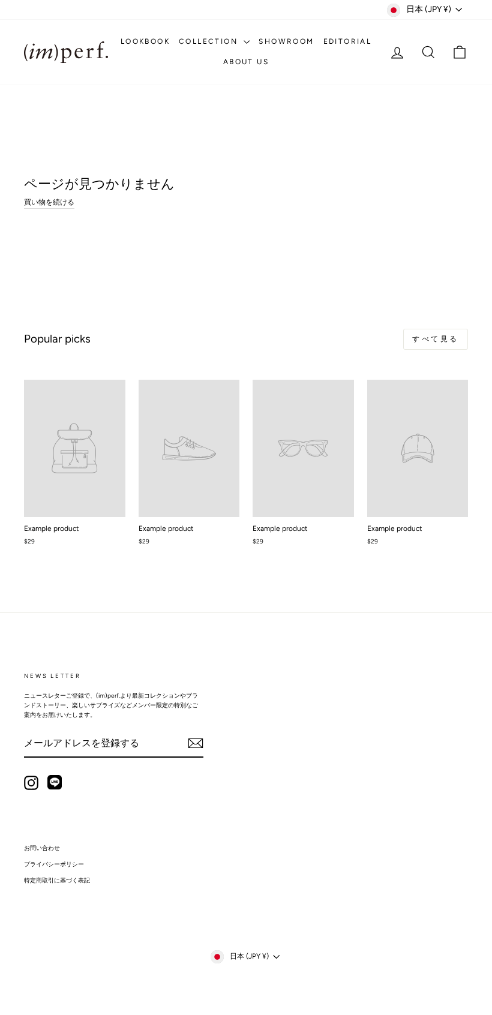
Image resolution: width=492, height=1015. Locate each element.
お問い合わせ (42, 848)
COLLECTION (210, 41)
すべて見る (435, 339)
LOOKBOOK (145, 41)
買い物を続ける (49, 202)
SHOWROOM (286, 41)
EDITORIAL (347, 41)
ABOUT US (246, 62)
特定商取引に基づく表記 (57, 880)
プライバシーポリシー (54, 864)
